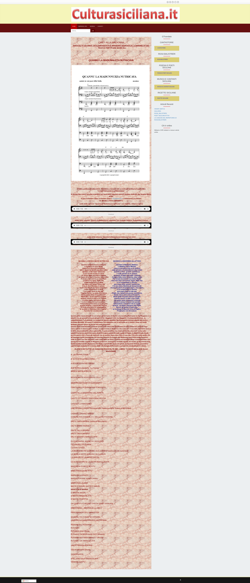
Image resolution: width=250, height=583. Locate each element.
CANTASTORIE (161, 48)
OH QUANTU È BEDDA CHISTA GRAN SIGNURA (92, 503)
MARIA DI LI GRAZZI (80, 475)
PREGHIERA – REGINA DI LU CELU (86, 508)
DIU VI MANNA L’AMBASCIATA (84, 437)
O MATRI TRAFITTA (79, 499)
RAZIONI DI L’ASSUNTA (81, 525)
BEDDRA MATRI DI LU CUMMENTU (86, 383)
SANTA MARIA (77, 554)
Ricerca (92, 26)
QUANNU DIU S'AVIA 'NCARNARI (85, 517)
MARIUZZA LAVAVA (79, 483)
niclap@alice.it (117, 198)
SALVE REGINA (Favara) (82, 545)
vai (93, 30)
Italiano (26, 581)
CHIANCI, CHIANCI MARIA (82, 414)
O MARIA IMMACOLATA (81, 496)
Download (111, 214)
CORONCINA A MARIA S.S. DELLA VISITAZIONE (92, 417)
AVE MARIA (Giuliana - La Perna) (85, 368)
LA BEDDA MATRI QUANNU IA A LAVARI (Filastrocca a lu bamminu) (100, 451)
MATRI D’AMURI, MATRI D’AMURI (85, 486)
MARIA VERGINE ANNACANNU (84, 478)
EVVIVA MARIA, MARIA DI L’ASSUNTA (88, 441)
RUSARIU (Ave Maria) (80, 531)
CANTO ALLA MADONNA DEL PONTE (87, 393)
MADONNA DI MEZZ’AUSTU (83, 466)
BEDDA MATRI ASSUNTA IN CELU (86, 377)
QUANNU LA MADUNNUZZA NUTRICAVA (89, 520)
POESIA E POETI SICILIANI (164, 73)
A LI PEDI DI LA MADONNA (83, 359)
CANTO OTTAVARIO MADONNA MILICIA (88, 398)
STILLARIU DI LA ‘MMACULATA (84, 559)
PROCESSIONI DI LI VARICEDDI (85, 512)
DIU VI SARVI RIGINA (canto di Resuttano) (89, 421)
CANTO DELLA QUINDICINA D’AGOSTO (88, 387)
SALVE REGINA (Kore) (80, 550)
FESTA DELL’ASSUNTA (81, 444)
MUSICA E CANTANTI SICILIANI (165, 86)
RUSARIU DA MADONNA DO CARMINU (88, 534)
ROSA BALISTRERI (162, 59)
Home (73, 26)
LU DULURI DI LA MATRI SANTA (85, 457)
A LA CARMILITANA (79, 354)
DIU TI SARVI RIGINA (80, 426)
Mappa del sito (82, 26)
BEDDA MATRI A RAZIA (81, 371)
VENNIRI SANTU (78, 562)
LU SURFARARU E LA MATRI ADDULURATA (90, 462)
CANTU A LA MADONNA (81, 404)
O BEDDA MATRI (78, 493)
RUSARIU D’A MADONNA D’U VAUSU (87, 538)
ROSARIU (75, 528)
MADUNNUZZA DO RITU (82, 471)
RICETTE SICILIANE (162, 98)
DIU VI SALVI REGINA (80, 430)
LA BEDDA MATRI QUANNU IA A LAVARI (88, 454)
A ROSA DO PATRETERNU (82, 363)
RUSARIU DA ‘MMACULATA (83, 541)
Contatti (100, 26)
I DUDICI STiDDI (78, 448)
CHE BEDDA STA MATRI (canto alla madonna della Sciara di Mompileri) (101, 408)
